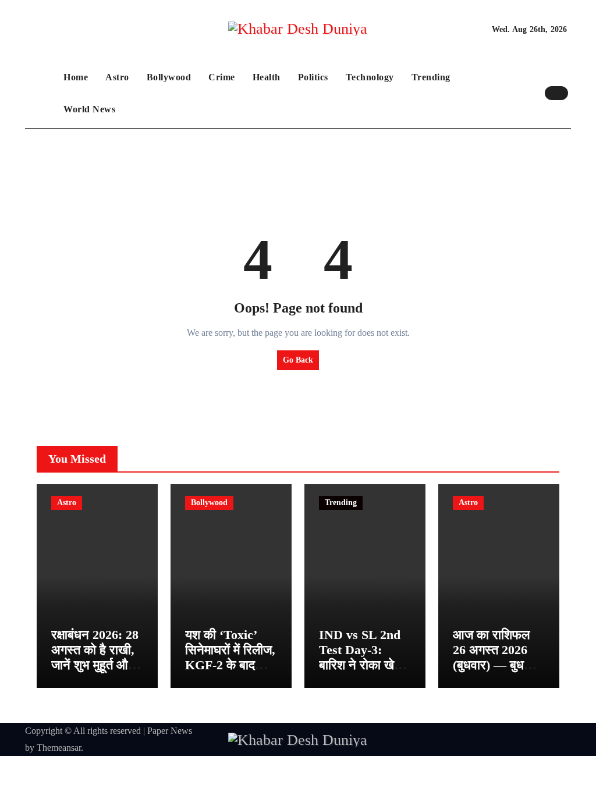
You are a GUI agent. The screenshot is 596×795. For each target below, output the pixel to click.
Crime (221, 77)
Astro (117, 77)
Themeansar (59, 748)
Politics (313, 77)
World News (89, 109)
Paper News (169, 731)
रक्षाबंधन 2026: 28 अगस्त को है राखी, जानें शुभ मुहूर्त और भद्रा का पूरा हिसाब (95, 657)
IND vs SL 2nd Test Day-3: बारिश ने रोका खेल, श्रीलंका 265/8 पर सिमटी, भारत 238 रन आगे (362, 673)
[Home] (41, 93)
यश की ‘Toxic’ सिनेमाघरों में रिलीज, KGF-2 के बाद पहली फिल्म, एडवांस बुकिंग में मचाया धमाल (230, 673)
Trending (430, 77)
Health (267, 77)
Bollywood (169, 77)
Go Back (298, 360)
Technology (370, 77)
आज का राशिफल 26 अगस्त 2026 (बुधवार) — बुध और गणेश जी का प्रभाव (491, 665)
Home (75, 77)
